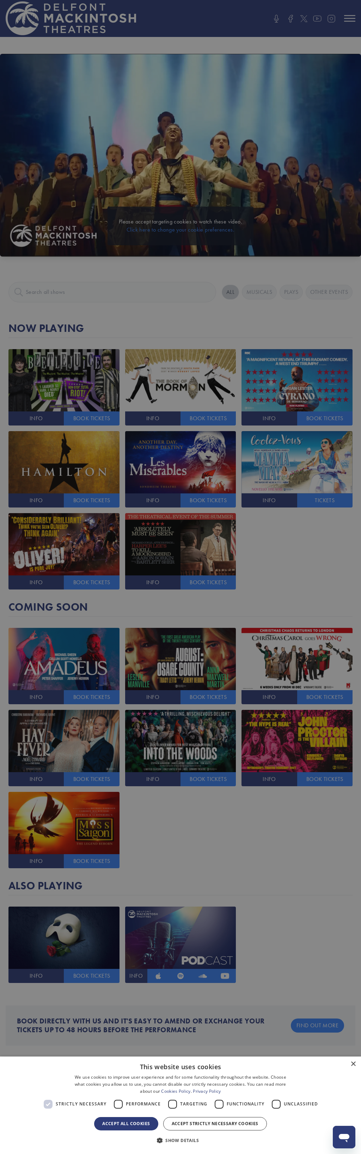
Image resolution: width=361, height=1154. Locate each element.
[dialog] (180, 1105)
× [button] (353, 1064)
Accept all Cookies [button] (126, 1124)
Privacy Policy (207, 1091)
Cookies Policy (175, 1091)
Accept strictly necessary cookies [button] (215, 1124)
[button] (180, 1141)
